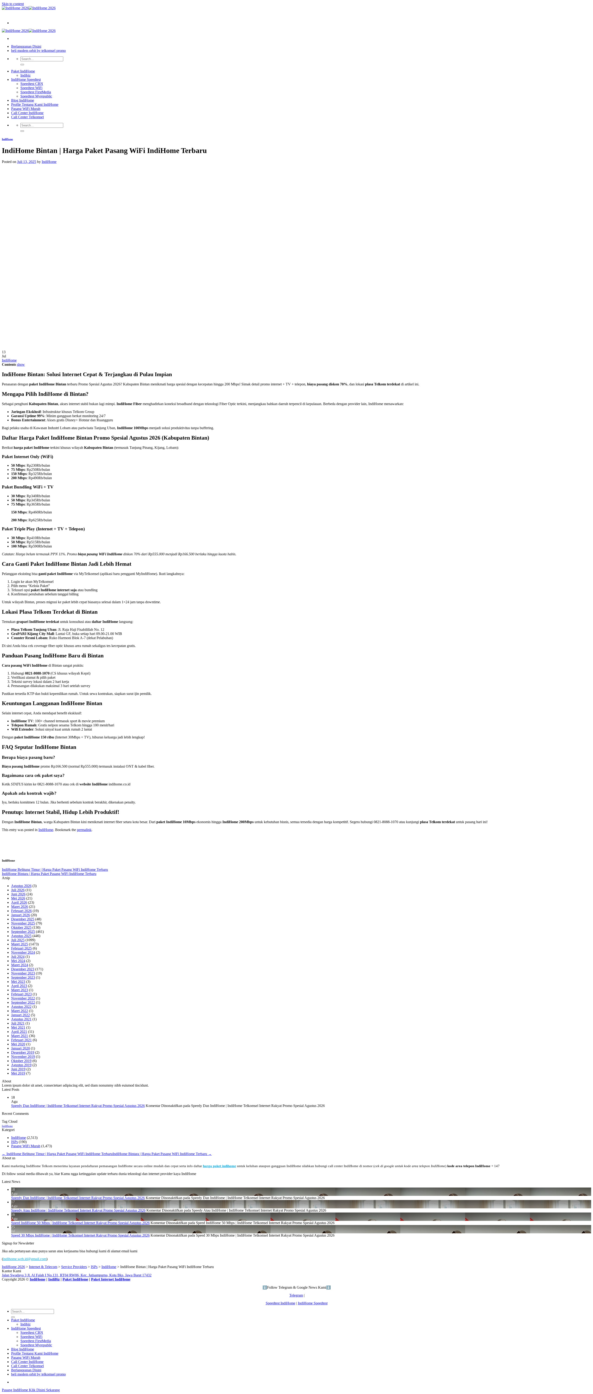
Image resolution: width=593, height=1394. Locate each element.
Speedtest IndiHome (280, 1303)
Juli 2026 (18, 890)
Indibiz (25, 75)
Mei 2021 (18, 1027)
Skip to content (13, 4)
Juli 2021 (18, 1023)
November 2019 (23, 1057)
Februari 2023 (21, 994)
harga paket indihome (219, 1166)
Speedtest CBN (31, 84)
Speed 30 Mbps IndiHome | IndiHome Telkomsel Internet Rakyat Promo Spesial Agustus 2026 (80, 1235)
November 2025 (23, 923)
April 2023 (19, 986)
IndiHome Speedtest (26, 79)
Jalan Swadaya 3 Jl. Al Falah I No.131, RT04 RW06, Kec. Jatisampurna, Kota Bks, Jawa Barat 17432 (76, 1275)
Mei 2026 (18, 898)
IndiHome (7, 139)
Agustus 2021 (21, 1019)
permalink (84, 830)
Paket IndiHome (23, 71)
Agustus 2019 (21, 1065)
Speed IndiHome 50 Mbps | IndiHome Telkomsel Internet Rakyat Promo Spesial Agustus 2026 (80, 1223)
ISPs (14, 1142)
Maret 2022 (19, 1011)
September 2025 (23, 932)
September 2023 (23, 977)
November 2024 (23, 952)
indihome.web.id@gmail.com (24, 1259)
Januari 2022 (20, 1015)
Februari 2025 (21, 948)
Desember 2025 (22, 919)
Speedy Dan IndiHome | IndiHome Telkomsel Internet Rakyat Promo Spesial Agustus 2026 (78, 1106)
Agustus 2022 (21, 1007)
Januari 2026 (20, 915)
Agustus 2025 (21, 936)
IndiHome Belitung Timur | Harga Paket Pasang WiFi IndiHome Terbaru (55, 870)
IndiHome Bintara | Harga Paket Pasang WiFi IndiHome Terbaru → (162, 1154)
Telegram (296, 1295)
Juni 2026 (18, 894)
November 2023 (23, 973)
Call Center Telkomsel (27, 117)
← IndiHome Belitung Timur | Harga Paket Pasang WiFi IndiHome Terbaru (57, 1154)
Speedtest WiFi (31, 88)
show (21, 364)
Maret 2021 (19, 1036)
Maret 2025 (19, 944)
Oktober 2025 (21, 927)
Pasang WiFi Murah (25, 109)
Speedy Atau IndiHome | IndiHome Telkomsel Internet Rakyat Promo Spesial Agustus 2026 (78, 1210)
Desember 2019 (22, 1052)
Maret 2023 (19, 990)
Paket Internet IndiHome (110, 1279)
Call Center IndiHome (27, 113)
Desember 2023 (22, 969)
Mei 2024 (18, 961)
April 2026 (19, 902)
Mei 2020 (18, 1044)
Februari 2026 (21, 911)
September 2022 (23, 1002)
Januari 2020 (20, 1048)
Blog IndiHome (22, 100)
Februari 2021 (21, 1040)
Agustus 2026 (21, 886)
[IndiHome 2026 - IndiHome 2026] (29, 8)
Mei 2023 (18, 982)
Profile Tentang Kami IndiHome (34, 104)
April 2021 (19, 1032)
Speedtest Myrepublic (36, 96)
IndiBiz (54, 1279)
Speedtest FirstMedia (35, 92)
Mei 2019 (18, 1073)
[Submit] (22, 64)
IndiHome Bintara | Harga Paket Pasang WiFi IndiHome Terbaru (49, 874)
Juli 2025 (18, 940)
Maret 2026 (19, 907)
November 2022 (23, 998)
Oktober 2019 (21, 1061)
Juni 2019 (18, 1069)
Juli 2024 (18, 957)
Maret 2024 (19, 965)
